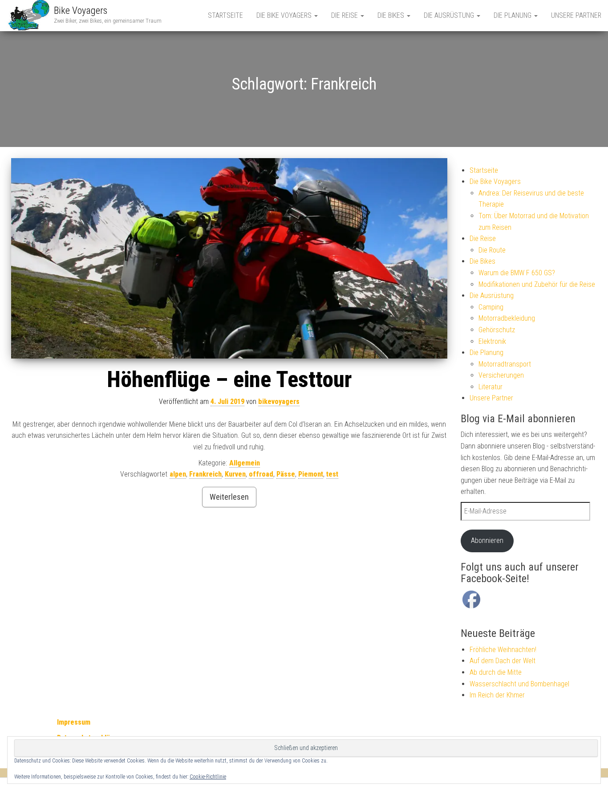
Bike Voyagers (80, 10)
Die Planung (513, 15)
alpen (178, 474)
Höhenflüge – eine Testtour (229, 379)
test (332, 474)
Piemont (310, 474)
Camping (490, 307)
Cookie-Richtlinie (208, 777)
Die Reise (345, 15)
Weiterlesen (229, 497)
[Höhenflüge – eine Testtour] (229, 258)
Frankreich (205, 474)
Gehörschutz (496, 330)
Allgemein (244, 463)
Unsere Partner (576, 15)
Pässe (285, 474)
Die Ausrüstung (450, 15)
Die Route (492, 250)
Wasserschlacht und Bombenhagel (519, 684)
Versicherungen (501, 375)
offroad (261, 474)
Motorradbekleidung (506, 318)
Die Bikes (391, 15)
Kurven (235, 474)
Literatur (490, 387)
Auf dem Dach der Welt (502, 660)
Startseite (225, 15)
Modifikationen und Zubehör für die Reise (536, 284)
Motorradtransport (504, 364)
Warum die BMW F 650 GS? (516, 273)
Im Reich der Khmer (497, 695)
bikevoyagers (279, 401)
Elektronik (492, 341)
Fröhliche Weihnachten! (503, 649)
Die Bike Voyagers (284, 15)
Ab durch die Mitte (496, 672)
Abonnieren (487, 540)
